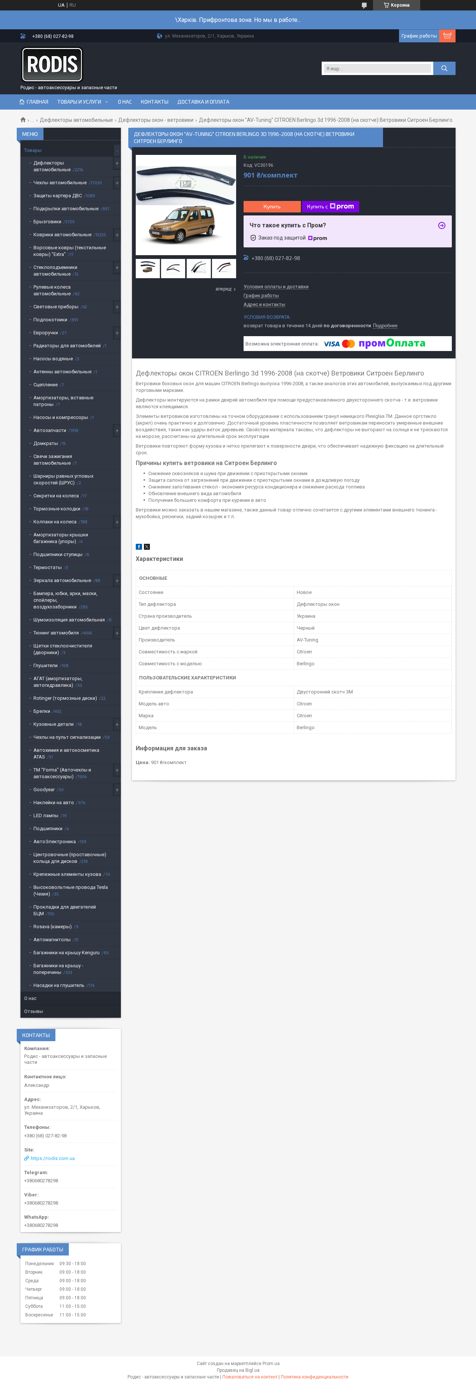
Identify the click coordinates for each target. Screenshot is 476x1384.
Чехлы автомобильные (60, 182)
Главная (37, 101)
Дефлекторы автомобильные (76, 120)
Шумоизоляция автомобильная (69, 620)
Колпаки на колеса (55, 521)
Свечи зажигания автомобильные (52, 460)
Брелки (41, 711)
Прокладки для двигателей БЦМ (64, 910)
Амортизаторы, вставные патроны (63, 401)
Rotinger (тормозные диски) (65, 698)
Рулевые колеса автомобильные (52, 290)
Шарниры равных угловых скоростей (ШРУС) (63, 479)
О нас (125, 101)
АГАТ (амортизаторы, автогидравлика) (58, 682)
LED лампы (45, 815)
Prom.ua (271, 1363)
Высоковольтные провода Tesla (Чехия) (70, 890)
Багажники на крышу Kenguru (66, 952)
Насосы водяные (53, 358)
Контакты (154, 101)
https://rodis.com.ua (53, 1158)
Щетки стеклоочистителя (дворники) (62, 649)
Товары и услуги (79, 101)
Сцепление (45, 384)
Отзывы (33, 1011)
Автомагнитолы (52, 939)
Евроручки (45, 332)
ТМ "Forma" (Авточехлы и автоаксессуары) (62, 773)
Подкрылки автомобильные (66, 208)
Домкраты (45, 443)
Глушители (45, 665)
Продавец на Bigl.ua (238, 1370)
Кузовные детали (53, 724)
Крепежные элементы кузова (67, 874)
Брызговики (47, 221)
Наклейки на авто (53, 802)
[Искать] (444, 68)
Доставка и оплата (203, 101)
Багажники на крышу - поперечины (58, 969)
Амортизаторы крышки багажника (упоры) (60, 538)
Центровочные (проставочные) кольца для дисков (69, 858)
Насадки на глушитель (58, 985)
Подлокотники (50, 319)
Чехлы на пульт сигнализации (67, 737)
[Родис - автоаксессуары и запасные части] (52, 64)
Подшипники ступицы (58, 554)
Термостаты (47, 567)
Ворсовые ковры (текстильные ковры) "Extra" (69, 251)
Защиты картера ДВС (57, 195)
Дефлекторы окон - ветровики (155, 120)
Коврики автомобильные (62, 234)
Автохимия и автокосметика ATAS (66, 753)
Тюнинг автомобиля (56, 633)
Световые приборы (55, 306)
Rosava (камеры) (52, 926)
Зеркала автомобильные (62, 580)
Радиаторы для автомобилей (67, 345)
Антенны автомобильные (62, 371)
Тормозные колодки (56, 508)
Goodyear (44, 789)
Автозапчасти (49, 430)
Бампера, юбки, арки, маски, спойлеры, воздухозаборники (65, 600)
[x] (147, 548)
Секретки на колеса (56, 495)
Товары (33, 150)
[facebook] (139, 548)
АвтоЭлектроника (54, 841)
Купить (272, 206)
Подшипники (47, 828)
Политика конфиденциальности (314, 1377)
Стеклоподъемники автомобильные (55, 270)
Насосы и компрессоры (60, 417)
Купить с (317, 206)
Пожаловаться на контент (249, 1377)
